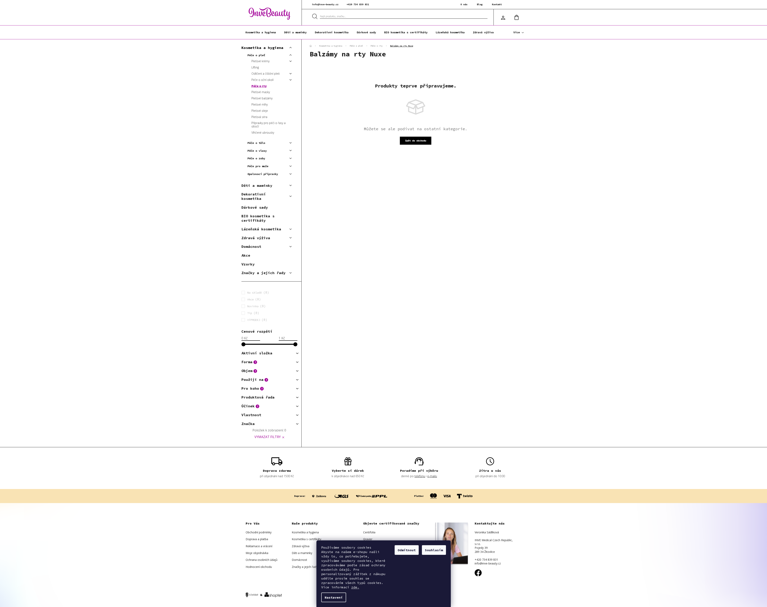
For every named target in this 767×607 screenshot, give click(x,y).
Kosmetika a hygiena (262, 47)
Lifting (255, 67)
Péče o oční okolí (262, 80)
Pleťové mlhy (259, 104)
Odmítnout (407, 550)
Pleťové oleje (259, 111)
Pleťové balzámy (262, 98)
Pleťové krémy (260, 61)
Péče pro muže (257, 166)
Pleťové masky (260, 92)
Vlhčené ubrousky (262, 132)
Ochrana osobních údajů (262, 560)
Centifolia (369, 532)
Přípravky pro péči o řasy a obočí (268, 124)
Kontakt (497, 4)
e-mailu (432, 476)
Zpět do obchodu (415, 140)
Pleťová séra (259, 117)
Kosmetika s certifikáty (306, 539)
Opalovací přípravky (262, 174)
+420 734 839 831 (358, 4)
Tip (252, 313)
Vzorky (248, 264)
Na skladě (257, 292)
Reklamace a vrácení (259, 546)
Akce (245, 255)
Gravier (367, 539)
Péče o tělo (256, 143)
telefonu (419, 476)
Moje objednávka (257, 553)
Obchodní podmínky (259, 532)
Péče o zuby (256, 158)
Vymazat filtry (267, 437)
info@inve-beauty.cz (325, 4)
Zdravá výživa (255, 238)
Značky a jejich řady (263, 272)
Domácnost (251, 246)
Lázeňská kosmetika (261, 229)
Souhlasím (434, 550)
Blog (479, 4)
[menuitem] (260, 32)
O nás (463, 4)
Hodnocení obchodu (259, 567)
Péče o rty (259, 86)
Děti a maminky (256, 185)
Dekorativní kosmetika (253, 196)
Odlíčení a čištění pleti (265, 73)
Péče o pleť (256, 55)
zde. (355, 587)
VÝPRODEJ (256, 320)
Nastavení (334, 597)
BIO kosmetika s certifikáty (258, 218)
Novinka (255, 306)
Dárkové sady (254, 207)
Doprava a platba (257, 539)
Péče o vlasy (257, 151)
